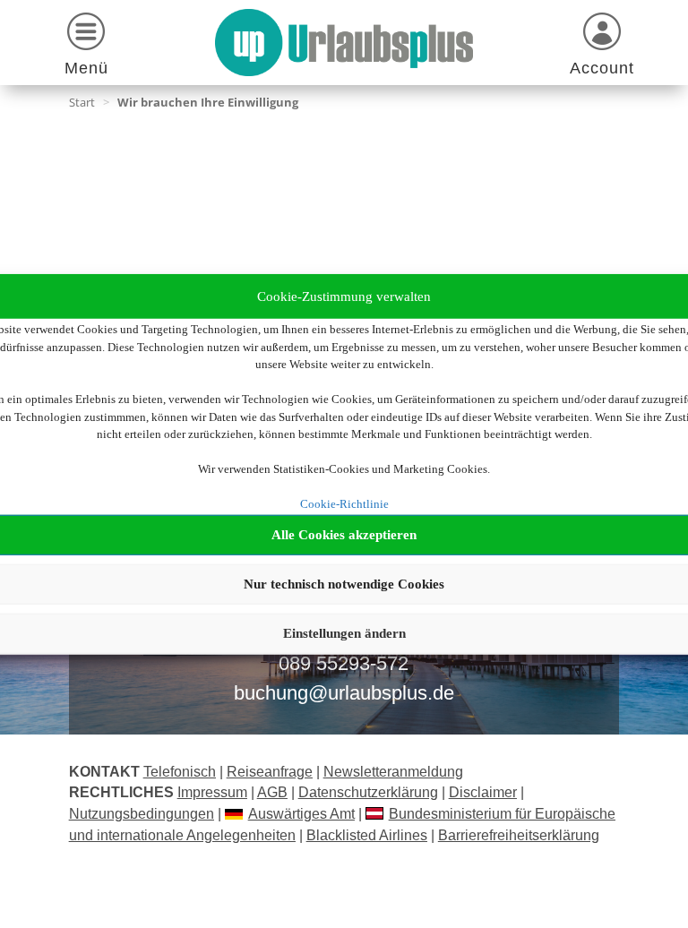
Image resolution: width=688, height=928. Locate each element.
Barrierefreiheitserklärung (518, 835)
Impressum (212, 792)
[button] (86, 47)
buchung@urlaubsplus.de (344, 693)
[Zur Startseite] (343, 42)
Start (82, 102)
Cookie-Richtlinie (344, 504)
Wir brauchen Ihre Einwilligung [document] (207, 102)
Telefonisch (179, 771)
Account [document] (602, 68)
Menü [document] (86, 68)
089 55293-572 (343, 663)
